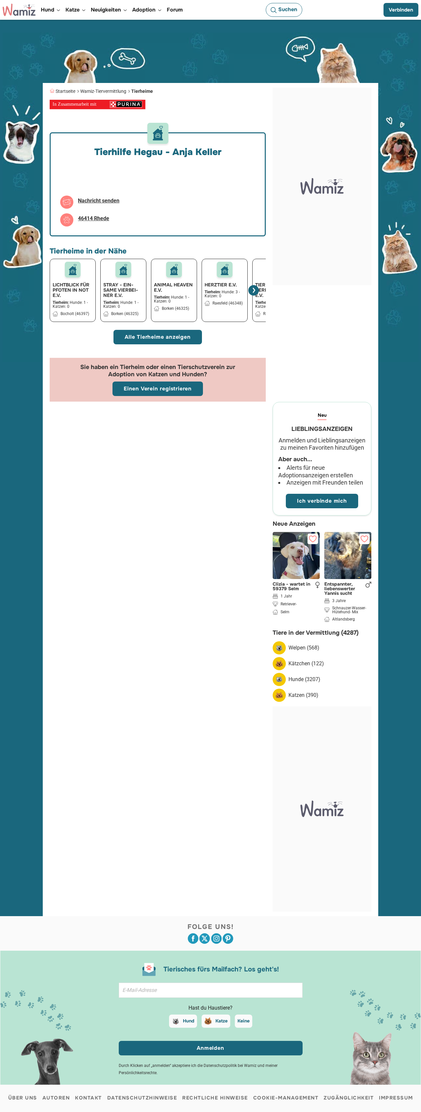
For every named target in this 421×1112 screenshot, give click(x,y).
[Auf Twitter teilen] (204, 938)
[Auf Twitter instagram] (216, 938)
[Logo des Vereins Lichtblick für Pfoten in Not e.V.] (73, 270)
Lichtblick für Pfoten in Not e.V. (71, 290)
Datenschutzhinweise (142, 1098)
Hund (188, 1021)
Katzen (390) (303, 695)
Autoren (56, 1098)
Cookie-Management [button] (286, 1098)
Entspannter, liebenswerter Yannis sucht (339, 589)
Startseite (65, 91)
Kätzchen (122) (306, 663)
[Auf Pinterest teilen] (228, 938)
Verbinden (401, 10)
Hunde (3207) (304, 679)
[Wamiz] (19, 10)
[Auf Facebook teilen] (193, 938)
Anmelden (210, 1048)
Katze (221, 1021)
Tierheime (142, 91)
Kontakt (88, 1098)
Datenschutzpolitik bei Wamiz (230, 1065)
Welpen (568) (303, 648)
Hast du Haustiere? (210, 1008)
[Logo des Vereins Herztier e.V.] (225, 270)
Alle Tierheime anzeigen (157, 336)
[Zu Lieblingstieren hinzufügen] (313, 539)
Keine (243, 1021)
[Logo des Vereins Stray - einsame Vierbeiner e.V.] (123, 270)
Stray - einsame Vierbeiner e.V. (120, 290)
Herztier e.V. (221, 284)
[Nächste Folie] (253, 290)
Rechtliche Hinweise (215, 1098)
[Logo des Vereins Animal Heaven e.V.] (174, 270)
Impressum (396, 1098)
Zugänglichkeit (349, 1098)
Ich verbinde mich (322, 500)
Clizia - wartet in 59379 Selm (291, 586)
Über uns (22, 1098)
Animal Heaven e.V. (173, 287)
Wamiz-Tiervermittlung (103, 91)
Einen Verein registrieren (158, 388)
